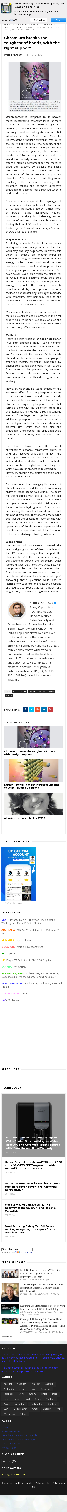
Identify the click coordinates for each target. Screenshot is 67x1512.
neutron (48, 24)
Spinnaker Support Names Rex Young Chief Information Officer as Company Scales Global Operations (41, 1287)
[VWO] (14, 20)
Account (8, 1383)
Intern (54, 1393)
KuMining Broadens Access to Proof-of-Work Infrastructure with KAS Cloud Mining (42, 1308)
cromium (22, 24)
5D (14, 24)
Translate (27, 1252)
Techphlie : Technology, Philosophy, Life (31, 1483)
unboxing (47, 1408)
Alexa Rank (22, 1383)
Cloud (32, 1389)
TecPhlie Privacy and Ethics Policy (20, 1435)
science (19, 27)
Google (32, 1393)
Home (7, 24)
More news (6, 1336)
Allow (59, 20)
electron (35, 24)
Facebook (8, 1393)
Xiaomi (38, 1399)
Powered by (5, 20)
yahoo (23, 1414)
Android (49, 1383)
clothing (52, 1403)
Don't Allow (39, 20)
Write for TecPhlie (11, 1443)
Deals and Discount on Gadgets (19, 1439)
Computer (45, 1389)
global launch (20, 1408)
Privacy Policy (8, 1447)
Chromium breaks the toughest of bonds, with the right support (30, 753)
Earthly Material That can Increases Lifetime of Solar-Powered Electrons (31, 786)
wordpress (9, 1414)
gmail (35, 1408)
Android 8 (9, 1389)
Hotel (44, 1393)
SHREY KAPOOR (41, 603)
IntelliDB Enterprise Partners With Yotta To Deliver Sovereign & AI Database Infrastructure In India (41, 1273)
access (7, 1403)
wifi (59, 1408)
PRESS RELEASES (11, 1431)
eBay (6, 1408)
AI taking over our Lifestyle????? (24, 818)
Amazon (36, 1383)
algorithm (20, 1403)
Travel (27, 1399)
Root (16, 1399)
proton (8, 27)
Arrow (22, 1389)
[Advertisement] (33, 1037)
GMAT (21, 1393)
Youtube (50, 1399)
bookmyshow (36, 1403)
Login (6, 1399)
